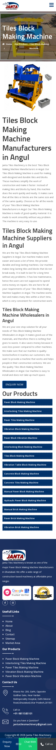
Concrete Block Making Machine (21, 473)
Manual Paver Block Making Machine (24, 491)
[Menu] (51, 5)
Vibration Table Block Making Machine (25, 464)
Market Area (12, 643)
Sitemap (10, 638)
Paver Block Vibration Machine (20, 437)
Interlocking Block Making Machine (23, 446)
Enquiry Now (7, 744)
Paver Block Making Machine (19, 402)
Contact (9, 634)
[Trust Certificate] (43, 592)
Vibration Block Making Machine (21, 429)
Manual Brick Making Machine (20, 509)
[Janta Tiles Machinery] (10, 5)
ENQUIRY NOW (14, 384)
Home (8, 621)
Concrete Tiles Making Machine (21, 482)
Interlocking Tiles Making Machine (23, 411)
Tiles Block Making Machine (19, 455)
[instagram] (13, 602)
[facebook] (5, 602)
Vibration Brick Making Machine (21, 527)
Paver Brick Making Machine (19, 518)
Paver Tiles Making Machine (19, 420)
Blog (8, 630)
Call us (49, 744)
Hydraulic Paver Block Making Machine (25, 500)
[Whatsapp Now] (42, 744)
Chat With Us (30, 744)
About (9, 625)
